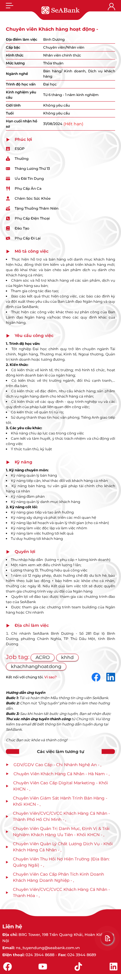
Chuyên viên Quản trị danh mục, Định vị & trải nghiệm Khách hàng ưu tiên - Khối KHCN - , (61, 831)
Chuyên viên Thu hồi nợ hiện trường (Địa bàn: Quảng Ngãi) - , (61, 862)
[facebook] (96, 677)
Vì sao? (50, 677)
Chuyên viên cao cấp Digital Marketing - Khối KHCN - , (60, 786)
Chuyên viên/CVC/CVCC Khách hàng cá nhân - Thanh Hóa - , (61, 892)
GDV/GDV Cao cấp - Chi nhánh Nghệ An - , (57, 764)
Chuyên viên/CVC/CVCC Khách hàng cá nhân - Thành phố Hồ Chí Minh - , (61, 816)
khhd (67, 657)
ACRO (43, 657)
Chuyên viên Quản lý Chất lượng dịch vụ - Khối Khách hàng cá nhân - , (63, 847)
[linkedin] (110, 677)
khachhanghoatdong (36, 666)
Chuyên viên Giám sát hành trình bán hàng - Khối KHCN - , (60, 801)
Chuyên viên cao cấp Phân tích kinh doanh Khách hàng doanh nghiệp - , (58, 877)
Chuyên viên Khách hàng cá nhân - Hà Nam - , (62, 773)
